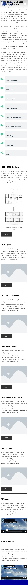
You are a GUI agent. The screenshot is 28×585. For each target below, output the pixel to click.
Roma (8, 154)
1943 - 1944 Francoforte (13, 117)
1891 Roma (9, 90)
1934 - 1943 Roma (11, 108)
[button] (2, 207)
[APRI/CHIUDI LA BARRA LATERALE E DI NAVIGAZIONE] (25, 4)
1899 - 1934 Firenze (12, 99)
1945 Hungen (10, 136)
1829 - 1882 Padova (12, 80)
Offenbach (9, 145)
